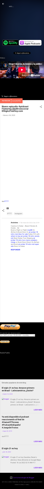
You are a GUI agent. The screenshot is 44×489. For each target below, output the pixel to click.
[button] (40, 107)
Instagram (18, 214)
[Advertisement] (22, 303)
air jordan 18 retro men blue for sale (24, 233)
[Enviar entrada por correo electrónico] (7, 209)
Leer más (38, 410)
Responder (15, 250)
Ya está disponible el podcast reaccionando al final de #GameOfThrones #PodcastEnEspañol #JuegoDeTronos (15, 422)
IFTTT (6, 201)
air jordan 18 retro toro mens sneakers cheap (24, 240)
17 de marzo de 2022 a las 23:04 (29, 223)
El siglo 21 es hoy (10, 448)
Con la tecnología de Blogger (23, 478)
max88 (29, 230)
